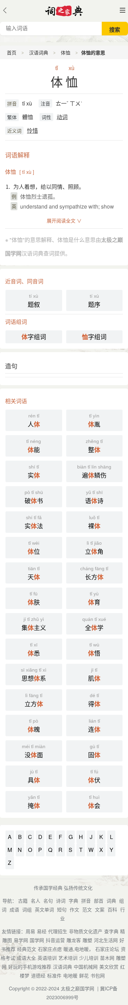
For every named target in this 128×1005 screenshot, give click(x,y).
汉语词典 (38, 52)
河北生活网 (106, 940)
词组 (27, 909)
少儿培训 (88, 957)
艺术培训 (67, 957)
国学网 (37, 940)
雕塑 (87, 940)
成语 (14, 909)
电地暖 (70, 975)
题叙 (34, 301)
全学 (94, 624)
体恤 (65, 52)
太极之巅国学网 (77, 988)
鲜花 (84, 975)
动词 (62, 117)
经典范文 (26, 948)
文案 (99, 909)
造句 (11, 365)
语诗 (94, 497)
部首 (98, 900)
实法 (34, 522)
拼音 (12, 103)
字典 (73, 900)
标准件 (54, 975)
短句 (62, 909)
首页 (11, 52)
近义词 (14, 130)
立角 (94, 548)
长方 (94, 573)
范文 (87, 909)
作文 (74, 909)
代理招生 (57, 931)
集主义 (34, 624)
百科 (112, 909)
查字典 (111, 931)
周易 (30, 931)
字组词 (34, 336)
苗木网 (107, 957)
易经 (41, 931)
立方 (34, 700)
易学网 (21, 940)
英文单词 (44, 909)
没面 (33, 751)
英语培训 (47, 957)
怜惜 (32, 130)
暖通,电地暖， (78, 948)
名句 (48, 900)
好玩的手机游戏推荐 (29, 966)
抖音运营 (55, 940)
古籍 (23, 900)
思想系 (33, 675)
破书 (34, 497)
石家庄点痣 (50, 948)
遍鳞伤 (94, 472)
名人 (35, 900)
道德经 (38, 975)
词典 (111, 900)
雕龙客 (74, 940)
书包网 (97, 975)
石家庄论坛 (107, 948)
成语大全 (26, 957)
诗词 (61, 900)
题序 (94, 301)
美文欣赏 (108, 966)
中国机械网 (86, 966)
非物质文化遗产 (85, 931)
